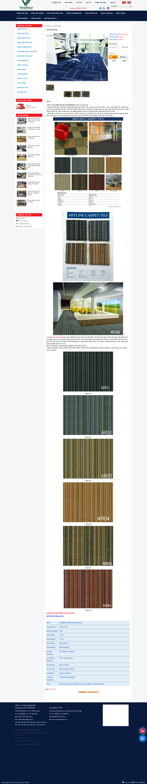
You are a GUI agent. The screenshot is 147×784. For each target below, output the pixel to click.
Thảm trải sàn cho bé (25, 56)
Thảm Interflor (91, 13)
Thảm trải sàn (100, 2)
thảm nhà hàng (41, 722)
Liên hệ (112, 2)
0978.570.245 (78, 8)
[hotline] (142, 730)
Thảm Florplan (106, 13)
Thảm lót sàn (22, 78)
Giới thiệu (68, 2)
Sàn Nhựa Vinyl (50, 18)
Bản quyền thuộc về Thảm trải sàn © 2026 (15, 782)
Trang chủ (56, 2)
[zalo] (142, 738)
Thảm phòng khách (24, 38)
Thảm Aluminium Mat (74, 13)
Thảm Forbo (120, 13)
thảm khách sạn (31, 722)
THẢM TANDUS (36, 18)
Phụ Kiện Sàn (21, 92)
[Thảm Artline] (77, 80)
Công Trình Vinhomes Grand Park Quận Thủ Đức (34, 165)
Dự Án (88, 2)
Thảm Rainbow (22, 18)
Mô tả (49, 101)
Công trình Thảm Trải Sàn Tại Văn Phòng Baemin (34, 192)
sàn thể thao (31, 724)
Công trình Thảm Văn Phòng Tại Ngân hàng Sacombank (34, 120)
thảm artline (52, 689)
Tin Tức (79, 2)
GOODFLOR (123, 34)
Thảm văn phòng (37, 13)
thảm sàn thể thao (20, 724)
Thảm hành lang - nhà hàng (27, 51)
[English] (129, 2)
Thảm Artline (57, 26)
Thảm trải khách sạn (54, 13)
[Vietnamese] (124, 2)
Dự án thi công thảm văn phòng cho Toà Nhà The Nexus (34, 174)
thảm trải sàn (40, 724)
